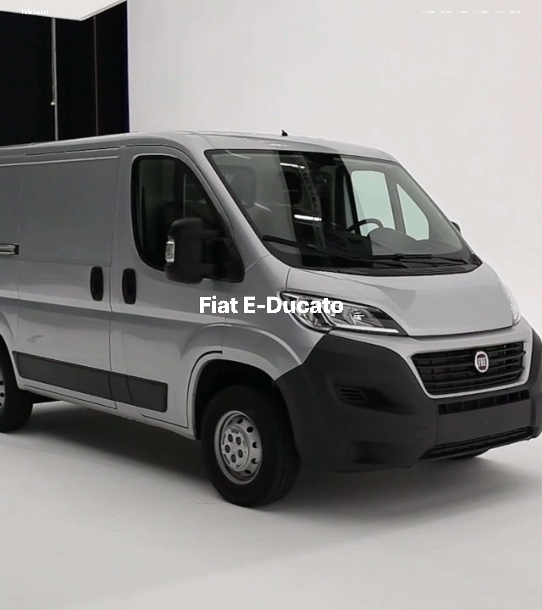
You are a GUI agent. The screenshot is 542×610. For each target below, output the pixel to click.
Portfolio (428, 12)
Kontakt (515, 12)
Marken (445, 12)
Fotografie (481, 12)
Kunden (462, 12)
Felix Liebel (34, 12)
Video (499, 12)
